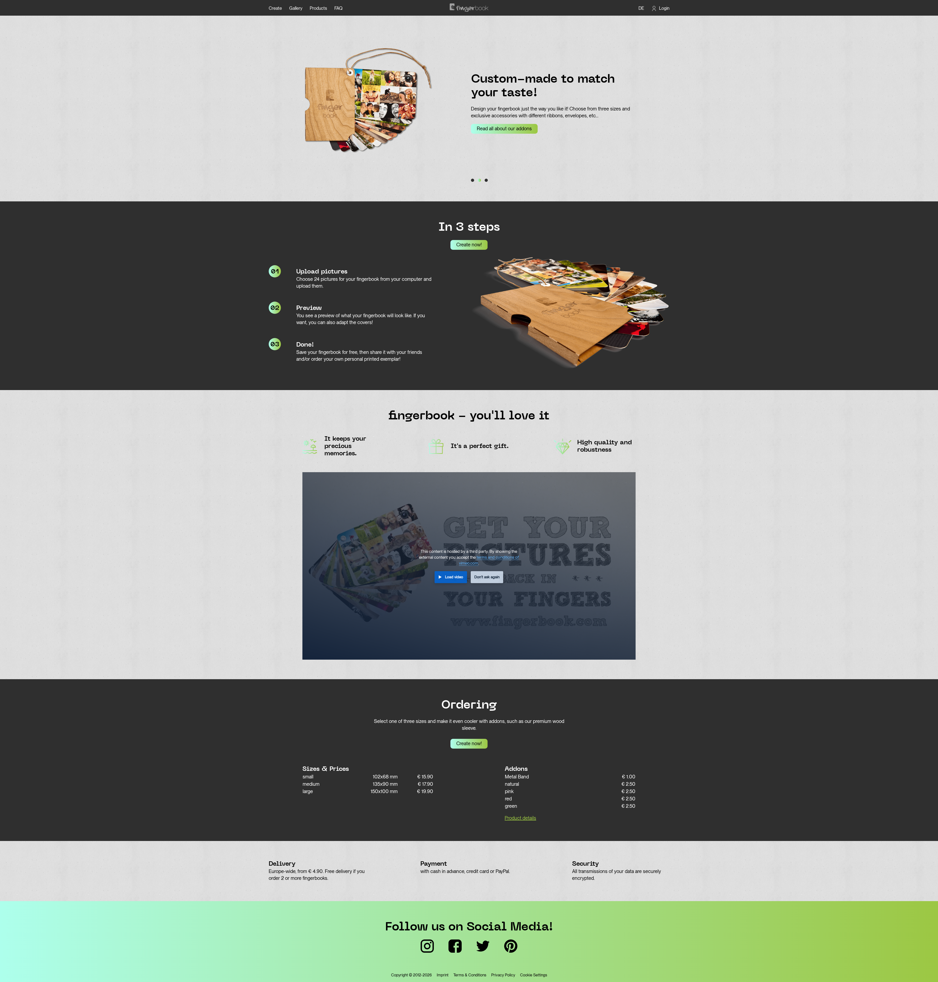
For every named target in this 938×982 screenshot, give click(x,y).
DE (641, 8)
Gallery (295, 8)
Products (318, 8)
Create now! (469, 245)
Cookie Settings (533, 975)
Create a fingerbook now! (609, 128)
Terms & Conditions (469, 975)
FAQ (338, 8)
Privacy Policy (503, 975)
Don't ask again (487, 577)
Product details (520, 818)
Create (275, 8)
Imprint (442, 975)
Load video (454, 577)
